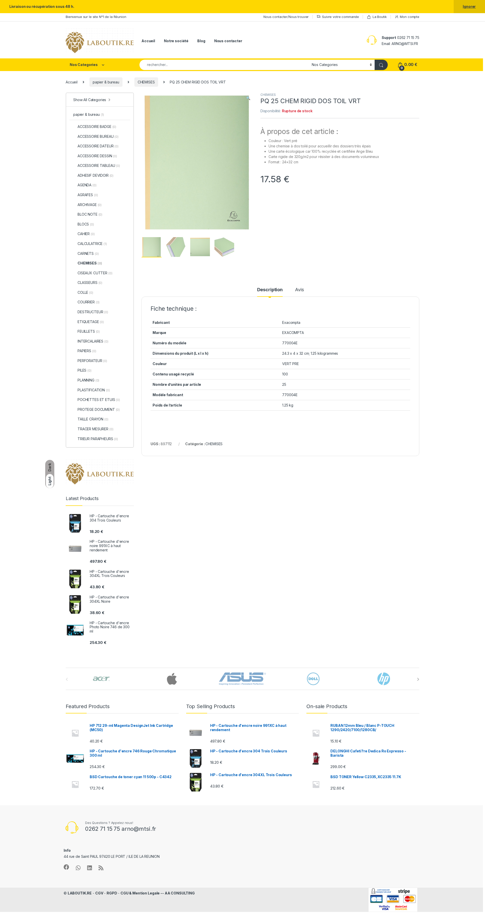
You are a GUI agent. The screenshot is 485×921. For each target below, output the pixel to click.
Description (270, 289)
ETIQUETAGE (91, 322)
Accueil (148, 41)
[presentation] (418, 679)
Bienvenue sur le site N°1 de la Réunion (96, 17)
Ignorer (469, 6)
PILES (84, 370)
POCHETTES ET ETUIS (99, 399)
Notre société (176, 41)
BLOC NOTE (90, 214)
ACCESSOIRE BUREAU (98, 136)
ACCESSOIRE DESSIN (97, 156)
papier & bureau (106, 82)
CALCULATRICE (92, 243)
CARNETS (88, 253)
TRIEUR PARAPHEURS (98, 439)
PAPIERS (87, 351)
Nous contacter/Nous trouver (286, 17)
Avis (299, 289)
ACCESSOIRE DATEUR (98, 146)
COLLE (85, 292)
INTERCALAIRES (93, 341)
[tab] (270, 292)
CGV (99, 893)
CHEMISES (146, 82)
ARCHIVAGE (90, 205)
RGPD (112, 893)
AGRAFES (88, 195)
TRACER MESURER (95, 429)
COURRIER (89, 302)
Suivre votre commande (340, 17)
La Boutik (380, 17)
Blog (201, 41)
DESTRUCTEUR (93, 312)
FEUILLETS (89, 331)
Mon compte (409, 17)
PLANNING (88, 380)
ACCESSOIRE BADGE (97, 126)
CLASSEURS (90, 282)
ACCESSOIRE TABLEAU (99, 165)
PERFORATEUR (92, 360)
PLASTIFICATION (94, 390)
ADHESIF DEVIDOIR (95, 175)
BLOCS (86, 224)
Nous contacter (228, 41)
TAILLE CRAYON (93, 419)
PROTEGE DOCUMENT (99, 409)
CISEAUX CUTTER (95, 273)
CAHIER (86, 234)
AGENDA (87, 185)
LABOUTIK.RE (80, 893)
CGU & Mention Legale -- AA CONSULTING (157, 893)
